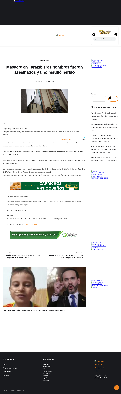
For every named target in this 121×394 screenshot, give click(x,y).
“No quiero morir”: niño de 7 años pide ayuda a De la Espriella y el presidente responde (34, 310)
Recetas (45, 375)
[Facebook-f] (96, 377)
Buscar (93, 94)
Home (5, 364)
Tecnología (46, 380)
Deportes (45, 378)
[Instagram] (105, 377)
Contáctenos (7, 371)
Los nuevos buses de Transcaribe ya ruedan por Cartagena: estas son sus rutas (104, 127)
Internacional (46, 366)
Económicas (46, 373)
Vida (44, 369)
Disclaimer (6, 375)
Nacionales (44, 61)
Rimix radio (7, 391)
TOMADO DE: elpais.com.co (71, 140)
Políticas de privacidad (10, 368)
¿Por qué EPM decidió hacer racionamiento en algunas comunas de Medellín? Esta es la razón (104, 138)
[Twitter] (100, 377)
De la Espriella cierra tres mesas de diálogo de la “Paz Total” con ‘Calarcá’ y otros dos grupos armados (104, 149)
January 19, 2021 (31, 224)
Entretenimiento (47, 371)
